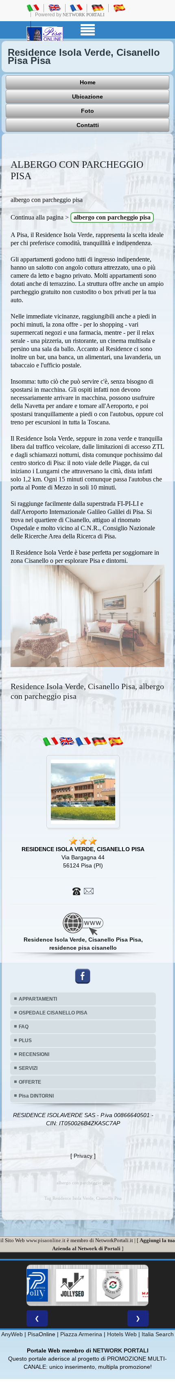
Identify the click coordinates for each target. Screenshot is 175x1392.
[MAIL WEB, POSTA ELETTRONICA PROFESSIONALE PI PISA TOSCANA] (129, 1285)
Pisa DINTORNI (36, 1096)
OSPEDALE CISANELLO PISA (53, 1013)
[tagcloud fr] (83, 741)
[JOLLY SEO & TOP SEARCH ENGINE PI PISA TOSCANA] (48, 1285)
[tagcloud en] (67, 741)
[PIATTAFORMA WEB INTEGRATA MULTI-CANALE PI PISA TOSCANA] (88, 1285)
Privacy (83, 1156)
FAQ (23, 1027)
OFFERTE (30, 1082)
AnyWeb (12, 1334)
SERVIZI (28, 1068)
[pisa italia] (32, 7)
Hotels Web (122, 1334)
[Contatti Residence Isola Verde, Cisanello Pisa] (83, 890)
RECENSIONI (34, 1054)
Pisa (33, 1334)
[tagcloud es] (115, 741)
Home (88, 82)
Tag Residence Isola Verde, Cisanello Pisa (83, 1198)
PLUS (25, 1040)
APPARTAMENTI (38, 999)
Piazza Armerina (81, 1334)
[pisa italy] (54, 7)
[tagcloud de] (99, 741)
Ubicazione (87, 96)
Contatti (88, 125)
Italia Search (158, 1334)
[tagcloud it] (50, 741)
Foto (87, 111)
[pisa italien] (97, 7)
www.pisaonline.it (46, 1240)
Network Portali (84, 14)
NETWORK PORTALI (121, 1350)
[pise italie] (76, 7)
